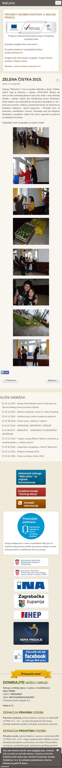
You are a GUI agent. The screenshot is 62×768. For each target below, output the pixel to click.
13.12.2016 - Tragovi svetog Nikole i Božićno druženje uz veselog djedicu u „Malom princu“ (30, 440)
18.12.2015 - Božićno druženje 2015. (22, 451)
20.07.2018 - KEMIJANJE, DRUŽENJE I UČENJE (27, 425)
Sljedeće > (53, 380)
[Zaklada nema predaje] (31, 633)
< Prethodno (10, 380)
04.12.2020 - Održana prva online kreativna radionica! (30, 416)
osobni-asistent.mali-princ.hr (27, 66)
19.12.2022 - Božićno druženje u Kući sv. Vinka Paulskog (31, 412)
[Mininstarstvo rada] (31, 572)
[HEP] (31, 615)
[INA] (31, 585)
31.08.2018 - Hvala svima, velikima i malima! (25, 421)
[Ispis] (58, 79)
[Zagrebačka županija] (31, 601)
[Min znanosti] (31, 562)
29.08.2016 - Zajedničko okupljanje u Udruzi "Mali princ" (31, 447)
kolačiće (36, 750)
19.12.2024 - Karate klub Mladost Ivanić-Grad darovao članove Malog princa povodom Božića (29, 405)
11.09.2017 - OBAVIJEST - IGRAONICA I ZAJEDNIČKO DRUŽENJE (29, 432)
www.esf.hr (32, 44)
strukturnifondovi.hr (14, 52)
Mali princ (8, 3)
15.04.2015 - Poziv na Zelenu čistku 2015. (24, 456)
